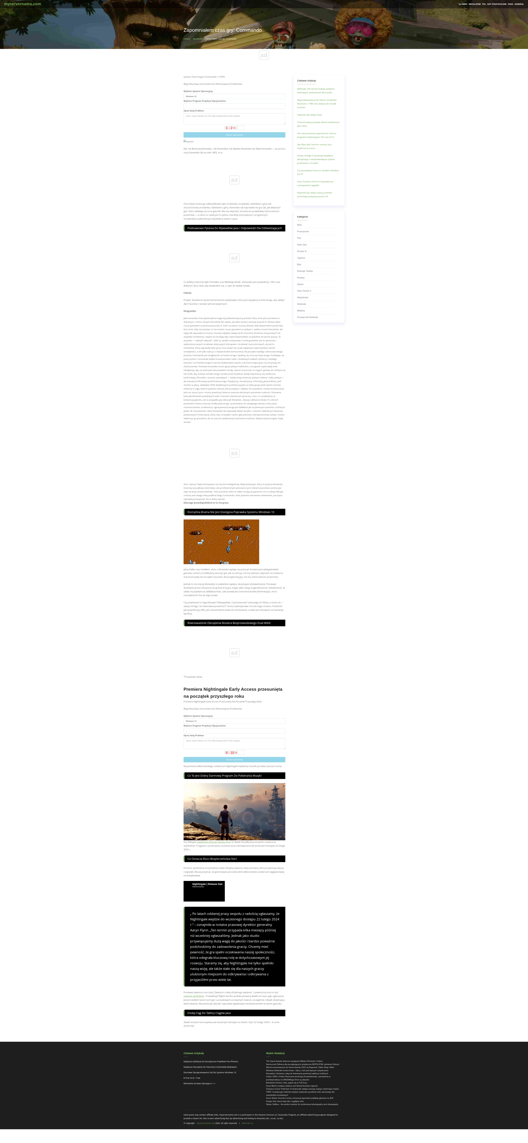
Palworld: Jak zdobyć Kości (309, 114)
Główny (463, 4)
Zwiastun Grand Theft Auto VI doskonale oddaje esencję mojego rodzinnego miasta (302, 1089)
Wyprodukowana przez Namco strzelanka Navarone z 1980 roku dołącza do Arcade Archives (316, 104)
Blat (299, 264)
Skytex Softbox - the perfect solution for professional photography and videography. (302, 1104)
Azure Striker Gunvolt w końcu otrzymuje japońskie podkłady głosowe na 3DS (299, 1098)
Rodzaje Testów (305, 271)
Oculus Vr (302, 251)
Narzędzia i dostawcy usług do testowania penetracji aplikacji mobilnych (297, 1073)
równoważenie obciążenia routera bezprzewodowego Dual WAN (228, 623)
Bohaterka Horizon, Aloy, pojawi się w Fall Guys (286, 1083)
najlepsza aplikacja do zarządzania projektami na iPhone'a (211, 1061)
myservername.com (206, 1123)
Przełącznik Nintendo (307, 317)
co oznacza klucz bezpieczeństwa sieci (212, 859)
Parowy (301, 278)
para (510, 4)
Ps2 (299, 238)
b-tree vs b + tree (192, 1078)
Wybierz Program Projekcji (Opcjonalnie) (205, 100)
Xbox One (302, 245)
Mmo (299, 225)
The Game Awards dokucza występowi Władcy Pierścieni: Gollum (294, 1061)
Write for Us (247, 1123)
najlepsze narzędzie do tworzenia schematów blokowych (210, 1067)
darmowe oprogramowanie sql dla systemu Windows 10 (210, 1072)
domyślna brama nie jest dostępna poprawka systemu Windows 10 (230, 512)
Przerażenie (303, 231)
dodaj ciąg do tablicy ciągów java (209, 1013)
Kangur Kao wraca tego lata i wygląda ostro (285, 1101)
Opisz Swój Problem (194, 110)
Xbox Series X (304, 291)
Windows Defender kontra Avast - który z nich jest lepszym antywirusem (297, 1070)
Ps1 (484, 4)
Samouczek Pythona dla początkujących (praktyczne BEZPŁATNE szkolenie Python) (302, 1064)
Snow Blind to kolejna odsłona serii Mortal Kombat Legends (292, 1086)
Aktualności (198, 39)
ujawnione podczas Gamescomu (214, 842)
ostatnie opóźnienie (194, 996)
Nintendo (301, 304)
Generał (519, 4)
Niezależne (475, 4)
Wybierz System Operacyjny (198, 91)
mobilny (301, 310)
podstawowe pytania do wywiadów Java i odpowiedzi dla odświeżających (234, 228)
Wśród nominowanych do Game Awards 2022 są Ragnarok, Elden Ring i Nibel (300, 1067)
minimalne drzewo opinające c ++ (199, 1083)
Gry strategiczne (497, 4)
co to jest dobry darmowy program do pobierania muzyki (224, 775)
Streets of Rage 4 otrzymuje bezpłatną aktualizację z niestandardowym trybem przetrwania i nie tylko (316, 159)
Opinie (300, 284)
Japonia (301, 258)
